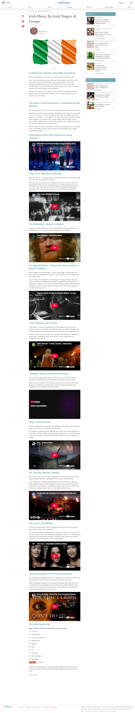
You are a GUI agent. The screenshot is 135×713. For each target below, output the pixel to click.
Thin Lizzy (34, 631)
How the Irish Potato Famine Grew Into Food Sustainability (102, 34)
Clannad (34, 644)
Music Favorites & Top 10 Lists (104, 41)
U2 (32, 650)
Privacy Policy (45, 707)
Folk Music (98, 17)
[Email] (23, 26)
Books (50, 7)
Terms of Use (36, 707)
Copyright (28, 707)
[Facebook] (23, 16)
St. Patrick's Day (100, 52)
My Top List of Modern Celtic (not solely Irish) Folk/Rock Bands (102, 21)
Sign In (121, 3)
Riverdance (35, 659)
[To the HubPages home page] (8, 707)
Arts (9, 7)
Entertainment (109, 7)
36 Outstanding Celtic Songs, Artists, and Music (102, 45)
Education (89, 7)
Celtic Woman (35, 640)
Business (69, 7)
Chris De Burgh (36, 656)
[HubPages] (64, 3)
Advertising (54, 707)
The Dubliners (35, 634)
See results (40, 662)
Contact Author (42, 33)
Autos (30, 7)
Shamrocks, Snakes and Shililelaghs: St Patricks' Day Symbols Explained (102, 56)
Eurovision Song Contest (36, 115)
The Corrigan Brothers (38, 637)
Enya (33, 647)
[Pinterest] (23, 21)
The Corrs (34, 653)
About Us (21, 707)
